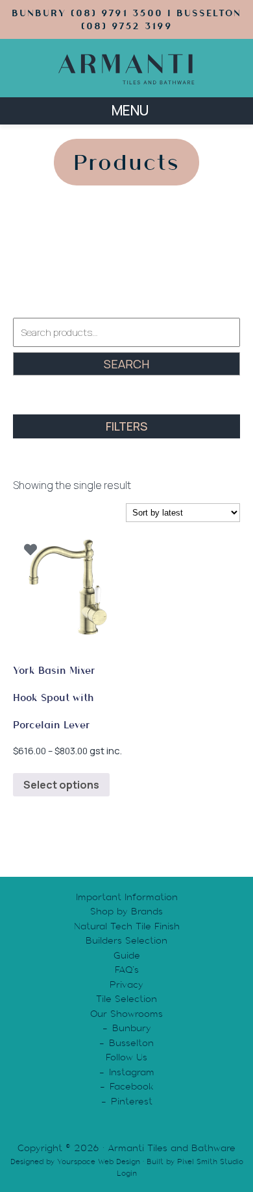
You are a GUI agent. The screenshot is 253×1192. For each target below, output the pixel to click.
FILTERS (126, 426)
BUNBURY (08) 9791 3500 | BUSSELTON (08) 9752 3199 (126, 19)
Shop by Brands (126, 911)
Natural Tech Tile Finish (127, 926)
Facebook (132, 1086)
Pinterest (131, 1101)
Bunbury (131, 1027)
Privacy (126, 984)
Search (126, 364)
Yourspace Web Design (98, 1161)
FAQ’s (127, 969)
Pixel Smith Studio (210, 1161)
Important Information (127, 896)
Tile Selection (126, 998)
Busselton (131, 1042)
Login (127, 1173)
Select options (61, 785)
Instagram (131, 1072)
